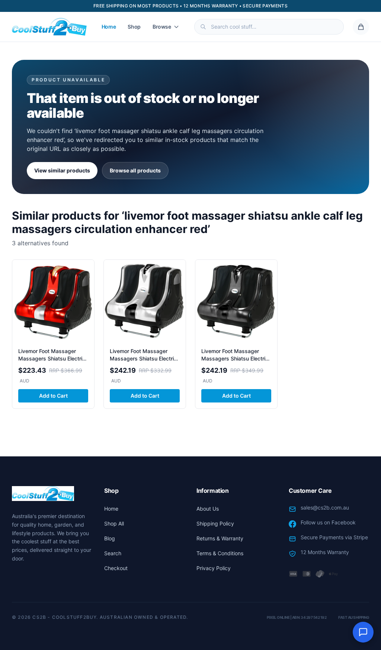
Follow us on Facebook (328, 522)
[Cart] (361, 27)
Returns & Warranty (219, 538)
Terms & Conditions (219, 553)
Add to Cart (53, 395)
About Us (207, 508)
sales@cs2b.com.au (325, 507)
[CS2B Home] (49, 27)
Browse (162, 26)
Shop (134, 26)
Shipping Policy (215, 523)
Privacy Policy (213, 568)
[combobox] (269, 27)
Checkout (116, 568)
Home (109, 26)
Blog (109, 538)
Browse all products (135, 170)
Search (112, 553)
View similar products (62, 170)
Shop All (114, 523)
